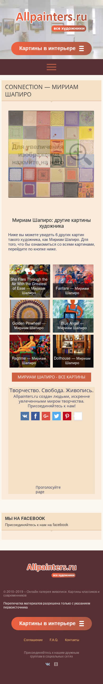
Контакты (72, 639)
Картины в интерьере (47, 48)
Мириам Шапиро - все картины (51, 376)
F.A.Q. (54, 639)
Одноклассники (56, 664)
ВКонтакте (47, 664)
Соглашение (33, 639)
